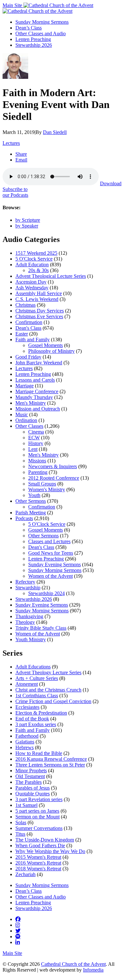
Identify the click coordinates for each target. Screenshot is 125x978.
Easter (21, 333)
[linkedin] (17, 942)
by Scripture (27, 220)
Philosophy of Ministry (51, 351)
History (35, 443)
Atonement (26, 684)
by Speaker (26, 225)
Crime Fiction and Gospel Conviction (53, 701)
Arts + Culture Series (36, 678)
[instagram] (17, 924)
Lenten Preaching (33, 39)
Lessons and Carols (35, 380)
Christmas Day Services (39, 310)
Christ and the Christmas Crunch (48, 689)
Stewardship (27, 587)
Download (110, 183)
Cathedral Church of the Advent (73, 964)
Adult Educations (33, 666)
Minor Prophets (31, 770)
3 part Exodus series (35, 724)
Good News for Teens (50, 553)
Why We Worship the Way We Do (50, 851)
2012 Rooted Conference (53, 478)
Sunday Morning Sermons (42, 22)
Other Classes (29, 426)
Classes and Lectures (49, 541)
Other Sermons (30, 501)
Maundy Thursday (34, 397)
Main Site (13, 5)
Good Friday (28, 357)
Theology (25, 622)
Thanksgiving (29, 616)
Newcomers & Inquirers (52, 466)
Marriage (24, 385)
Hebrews (24, 747)
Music (21, 414)
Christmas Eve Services (39, 316)
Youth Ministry (30, 639)
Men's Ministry (30, 403)
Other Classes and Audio (40, 33)
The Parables (28, 782)
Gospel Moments (45, 345)
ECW (34, 437)
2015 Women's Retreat (38, 857)
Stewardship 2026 (33, 45)
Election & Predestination (41, 713)
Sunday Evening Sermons (54, 564)
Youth (34, 495)
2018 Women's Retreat (38, 868)
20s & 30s (38, 270)
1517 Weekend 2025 (36, 253)
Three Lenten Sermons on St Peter (50, 764)
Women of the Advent (50, 576)
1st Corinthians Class (36, 695)
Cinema (36, 432)
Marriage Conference (36, 391)
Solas (20, 822)
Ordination (26, 420)
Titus (20, 834)
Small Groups (42, 483)
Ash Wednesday (31, 287)
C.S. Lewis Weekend (36, 299)
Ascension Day (30, 282)
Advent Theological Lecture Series (50, 276)
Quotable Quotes (32, 793)
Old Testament (30, 776)
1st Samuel (26, 805)
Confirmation (28, 322)
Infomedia (93, 970)
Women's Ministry (46, 489)
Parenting (37, 472)
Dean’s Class (28, 27)
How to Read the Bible (38, 753)
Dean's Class (28, 328)
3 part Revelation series (39, 799)
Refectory (25, 581)
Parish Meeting (30, 512)
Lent (33, 449)
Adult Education (32, 264)
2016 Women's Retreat (38, 863)
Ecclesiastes (27, 707)
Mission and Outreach (37, 408)
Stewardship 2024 (46, 593)
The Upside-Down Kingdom (44, 839)
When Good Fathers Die (40, 845)
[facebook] (18, 919)
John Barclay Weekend (38, 362)
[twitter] (18, 930)
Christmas (25, 305)
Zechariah (25, 874)
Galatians (24, 741)
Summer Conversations (39, 828)
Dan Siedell (55, 132)
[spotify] (18, 936)
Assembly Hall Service (38, 293)
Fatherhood (26, 736)
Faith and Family (32, 339)
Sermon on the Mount (37, 816)
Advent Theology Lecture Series (48, 672)
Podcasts (24, 518)
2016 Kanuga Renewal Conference (51, 759)
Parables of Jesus (32, 788)
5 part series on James (37, 811)
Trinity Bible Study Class (40, 628)
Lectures (11, 143)
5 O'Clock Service (34, 258)
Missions (37, 460)
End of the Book (32, 718)
